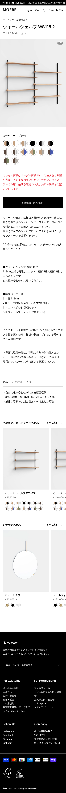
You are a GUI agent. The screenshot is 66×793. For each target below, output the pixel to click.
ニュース (7, 691)
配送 (29, 382)
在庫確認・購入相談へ (33, 202)
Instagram (8, 731)
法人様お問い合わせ (44, 699)
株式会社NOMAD (43, 731)
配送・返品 (8, 699)
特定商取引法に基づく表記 (16, 707)
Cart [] (40, 10)
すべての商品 (18, 19)
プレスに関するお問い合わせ (47, 693)
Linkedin (7, 743)
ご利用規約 (8, 703)
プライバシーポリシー (14, 711)
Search (53, 10)
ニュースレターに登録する (19, 664)
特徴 (5, 382)
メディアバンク (42, 707)
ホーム (6, 19)
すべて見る (52, 422)
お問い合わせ (9, 695)
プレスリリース (42, 687)
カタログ (38, 703)
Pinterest (8, 739)
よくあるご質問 (11, 687)
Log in (28, 10)
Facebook (8, 735)
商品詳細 (17, 382)
